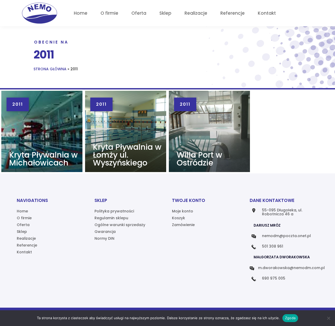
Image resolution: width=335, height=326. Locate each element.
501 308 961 (272, 246)
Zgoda (290, 318)
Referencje (232, 13)
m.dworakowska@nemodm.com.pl (291, 267)
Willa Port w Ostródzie (199, 158)
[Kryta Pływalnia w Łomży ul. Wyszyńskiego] (125, 131)
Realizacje (196, 13)
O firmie (109, 13)
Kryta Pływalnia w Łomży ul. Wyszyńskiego (127, 154)
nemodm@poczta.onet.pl (286, 235)
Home (80, 13)
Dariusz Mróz (267, 225)
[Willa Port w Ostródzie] (209, 131)
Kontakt (267, 13)
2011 (17, 104)
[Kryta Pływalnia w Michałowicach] (41, 131)
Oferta (138, 13)
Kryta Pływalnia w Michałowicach (43, 158)
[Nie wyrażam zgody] (328, 318)
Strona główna (50, 69)
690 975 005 (273, 278)
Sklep (165, 13)
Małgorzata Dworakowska (282, 257)
